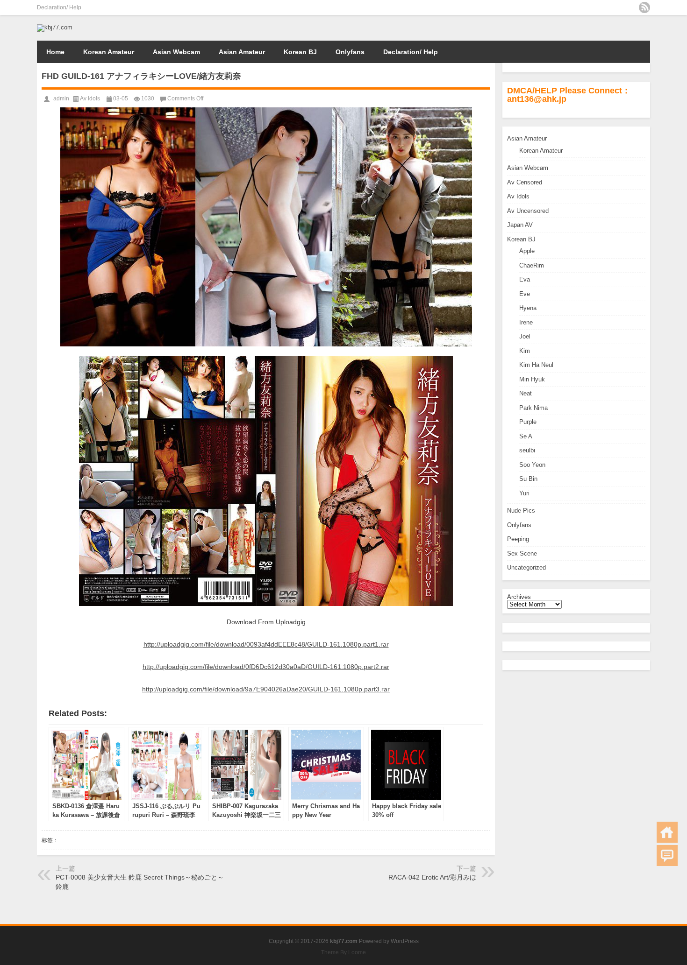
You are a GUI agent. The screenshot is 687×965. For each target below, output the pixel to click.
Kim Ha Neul (536, 364)
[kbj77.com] (54, 27)
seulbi (527, 450)
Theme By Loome (343, 952)
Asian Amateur (242, 52)
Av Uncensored (528, 210)
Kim (524, 350)
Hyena (528, 307)
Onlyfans (350, 52)
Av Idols (518, 196)
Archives (519, 597)
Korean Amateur (108, 52)
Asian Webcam (176, 52)
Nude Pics (521, 510)
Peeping (518, 538)
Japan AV (520, 224)
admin (61, 98)
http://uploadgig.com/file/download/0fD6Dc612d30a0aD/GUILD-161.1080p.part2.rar (266, 666)
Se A (525, 436)
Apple (527, 250)
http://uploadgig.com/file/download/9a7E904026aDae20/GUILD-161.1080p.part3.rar (266, 689)
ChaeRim (531, 265)
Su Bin (528, 478)
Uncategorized (526, 567)
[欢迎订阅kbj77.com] (644, 7)
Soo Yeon (532, 464)
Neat (525, 393)
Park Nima (533, 407)
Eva (524, 279)
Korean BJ (300, 52)
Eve (524, 293)
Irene (526, 322)
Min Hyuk (532, 379)
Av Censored (524, 182)
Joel (524, 336)
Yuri (524, 493)
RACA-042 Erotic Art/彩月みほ (432, 877)
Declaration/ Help (59, 7)
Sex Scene (522, 553)
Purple (528, 421)
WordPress (405, 941)
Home (55, 52)
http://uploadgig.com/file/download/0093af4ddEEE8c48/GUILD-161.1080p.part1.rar (266, 644)
